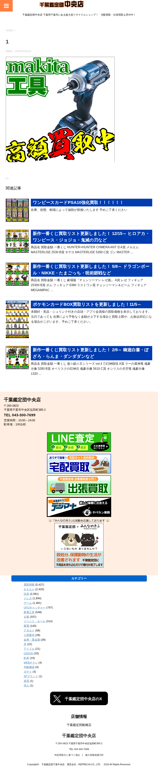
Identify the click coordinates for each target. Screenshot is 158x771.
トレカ (28, 598)
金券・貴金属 (32, 639)
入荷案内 (29, 635)
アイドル (29, 648)
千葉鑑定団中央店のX (83, 699)
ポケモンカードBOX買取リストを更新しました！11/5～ (87, 304)
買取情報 (29, 584)
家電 (26, 625)
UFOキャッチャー (35, 607)
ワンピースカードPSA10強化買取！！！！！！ (78, 202)
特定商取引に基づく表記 (67, 755)
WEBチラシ (31, 662)
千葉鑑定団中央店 (79, 735)
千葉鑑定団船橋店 (79, 725)
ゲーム (28, 602)
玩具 (26, 593)
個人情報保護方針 (94, 755)
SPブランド (31, 676)
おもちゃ (29, 589)
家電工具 (29, 612)
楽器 (26, 680)
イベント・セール (34, 621)
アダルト (29, 630)
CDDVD (28, 653)
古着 (26, 616)
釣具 (26, 658)
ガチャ (28, 671)
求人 (26, 685)
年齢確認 (29, 667)
